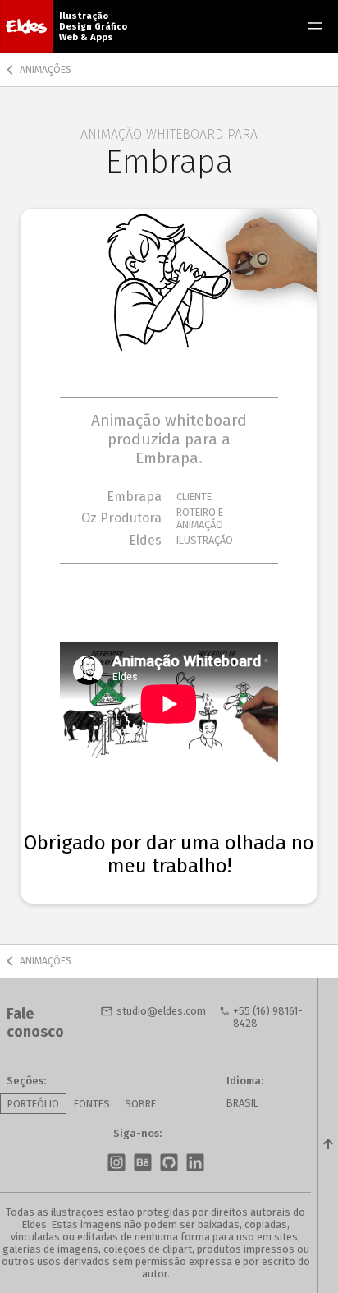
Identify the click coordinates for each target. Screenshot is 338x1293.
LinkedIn (195, 1162)
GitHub (169, 1162)
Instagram (116, 1162)
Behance (143, 1162)
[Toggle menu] (315, 26)
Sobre (140, 1103)
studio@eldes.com (161, 1011)
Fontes (92, 1103)
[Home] (26, 26)
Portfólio (33, 1103)
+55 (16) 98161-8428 (268, 1017)
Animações (45, 70)
